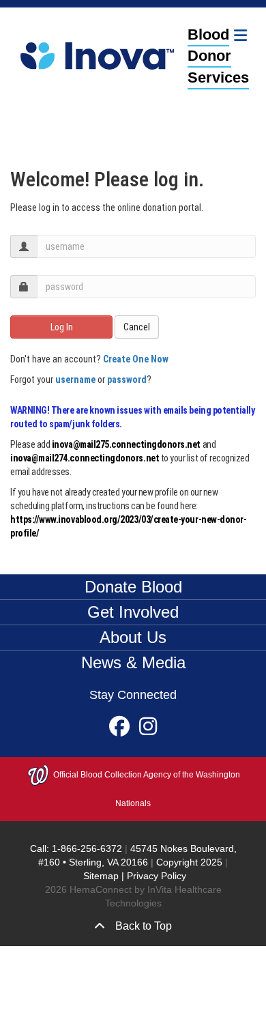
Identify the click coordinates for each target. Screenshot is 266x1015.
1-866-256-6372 (85, 848)
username (75, 379)
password (127, 379)
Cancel (136, 326)
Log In (61, 326)
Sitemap (101, 875)
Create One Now (135, 359)
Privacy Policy (156, 875)
